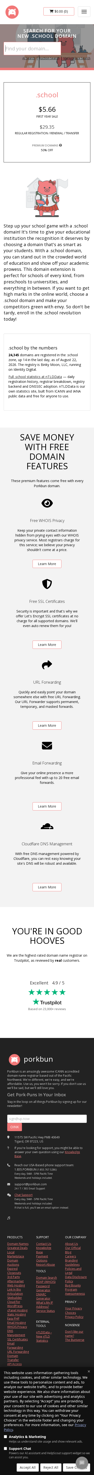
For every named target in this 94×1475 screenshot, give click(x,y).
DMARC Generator (43, 1296)
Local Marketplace (15, 1254)
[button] (8, 1218)
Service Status (45, 1311)
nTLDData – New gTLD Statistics (44, 1336)
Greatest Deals (17, 1248)
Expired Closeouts (14, 1271)
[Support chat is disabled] (82, 1463)
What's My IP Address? (44, 1305)
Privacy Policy (74, 1317)
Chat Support (23, 1195)
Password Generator (43, 1288)
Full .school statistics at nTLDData (35, 376)
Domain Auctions (13, 1262)
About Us (71, 1244)
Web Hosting (16, 1285)
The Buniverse (74, 1340)
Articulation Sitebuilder (15, 1296)
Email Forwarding (15, 1345)
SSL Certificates (17, 1339)
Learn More (47, 563)
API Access (14, 1364)
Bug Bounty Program (73, 1287)
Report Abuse (45, 1265)
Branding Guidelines (72, 1262)
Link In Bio (14, 1289)
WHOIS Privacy (17, 1327)
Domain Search (46, 1278)
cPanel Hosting (17, 1310)
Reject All (50, 1467)
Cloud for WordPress (14, 1304)
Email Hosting (16, 1323)
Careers (70, 1256)
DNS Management (16, 1333)
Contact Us (43, 1244)
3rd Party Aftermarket (15, 1279)
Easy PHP (13, 1318)
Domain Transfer (13, 1358)
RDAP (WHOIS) (45, 1282)
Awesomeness (75, 1294)
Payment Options (42, 1258)
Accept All (28, 1467)
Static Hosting (16, 1314)
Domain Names (17, 1244)
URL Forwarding (18, 1352)
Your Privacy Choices (73, 1310)
